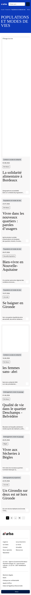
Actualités (19, 547)
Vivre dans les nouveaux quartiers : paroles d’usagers (13, 220)
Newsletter (6, 553)
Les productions (21, 542)
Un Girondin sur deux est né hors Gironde (15, 494)
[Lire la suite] (27, 192)
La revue (18, 544)
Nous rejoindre (7, 550)
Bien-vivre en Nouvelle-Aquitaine (13, 265)
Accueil (2, 9)
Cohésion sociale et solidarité (12, 159)
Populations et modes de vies (12, 200)
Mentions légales (8, 575)
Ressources (19, 550)
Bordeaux (6, 167)
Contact (5, 547)
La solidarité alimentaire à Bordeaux (12, 176)
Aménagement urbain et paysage (13, 392)
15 (19, 518)
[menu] (28, 4)
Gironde (5, 297)
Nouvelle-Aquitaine (9, 256)
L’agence (5, 542)
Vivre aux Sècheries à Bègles (11, 453)
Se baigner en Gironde (13, 305)
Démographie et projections (11, 478)
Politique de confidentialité (11, 580)
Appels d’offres (7, 583)
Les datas (5, 544)
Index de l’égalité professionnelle (12, 586)
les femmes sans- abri (11, 369)
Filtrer (17, 592)
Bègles (5, 444)
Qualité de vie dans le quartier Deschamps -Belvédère (14, 410)
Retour (28, 9)
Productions (7, 9)
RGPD (4, 578)
